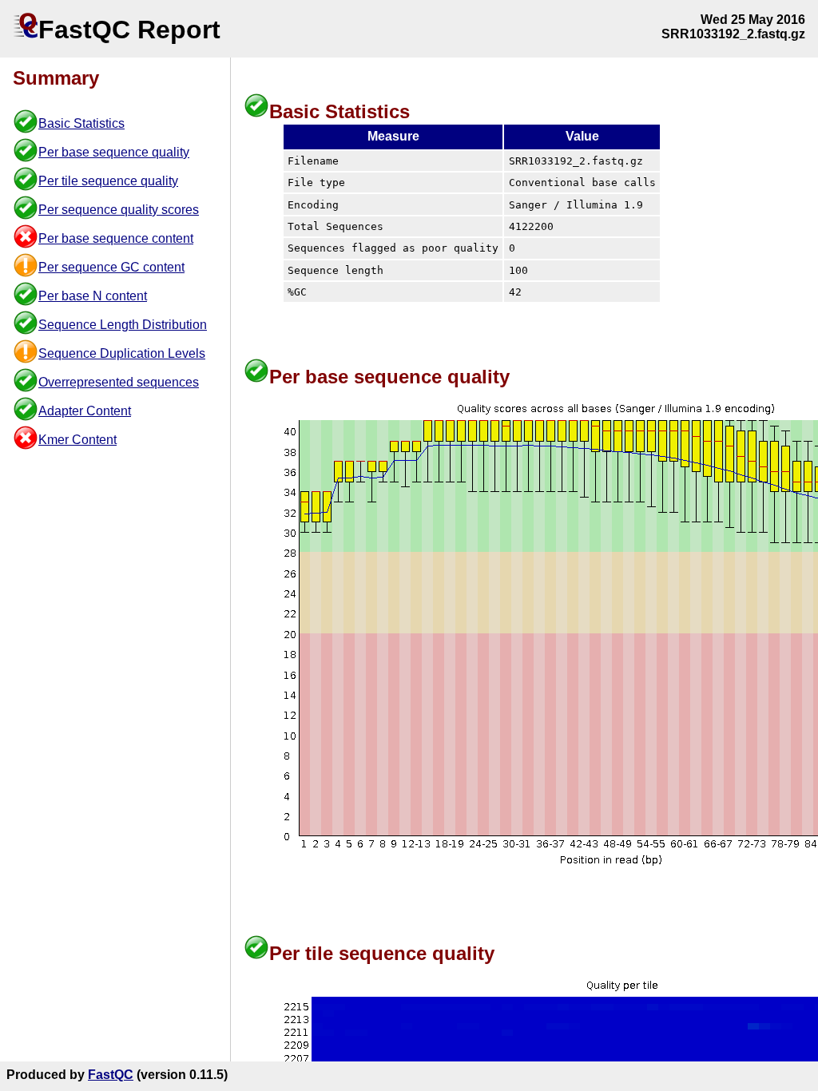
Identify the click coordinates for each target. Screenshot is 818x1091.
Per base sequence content (115, 238)
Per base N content (92, 296)
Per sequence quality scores (118, 209)
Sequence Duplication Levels (121, 353)
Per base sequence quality (113, 152)
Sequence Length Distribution (122, 324)
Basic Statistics (81, 123)
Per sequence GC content (111, 267)
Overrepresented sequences (118, 382)
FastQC (110, 1074)
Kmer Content (77, 439)
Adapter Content (84, 411)
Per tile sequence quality (108, 181)
